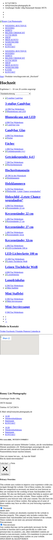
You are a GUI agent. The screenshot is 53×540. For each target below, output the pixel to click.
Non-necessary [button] (6, 522)
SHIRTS (8, 30)
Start (2, 76)
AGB (7, 416)
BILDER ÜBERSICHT (15, 33)
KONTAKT (10, 47)
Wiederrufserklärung (13, 418)
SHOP (8, 37)
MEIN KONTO (11, 40)
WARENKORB (12, 42)
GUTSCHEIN (11, 35)
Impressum (9, 421)
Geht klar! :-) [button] (5, 463)
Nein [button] (13, 463)
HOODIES (9, 28)
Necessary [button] (4, 506)
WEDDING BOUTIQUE (15, 26)
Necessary (7, 508)
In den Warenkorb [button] (18, 176)
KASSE (8, 44)
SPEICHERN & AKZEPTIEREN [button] (14, 539)
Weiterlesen (19, 109)
